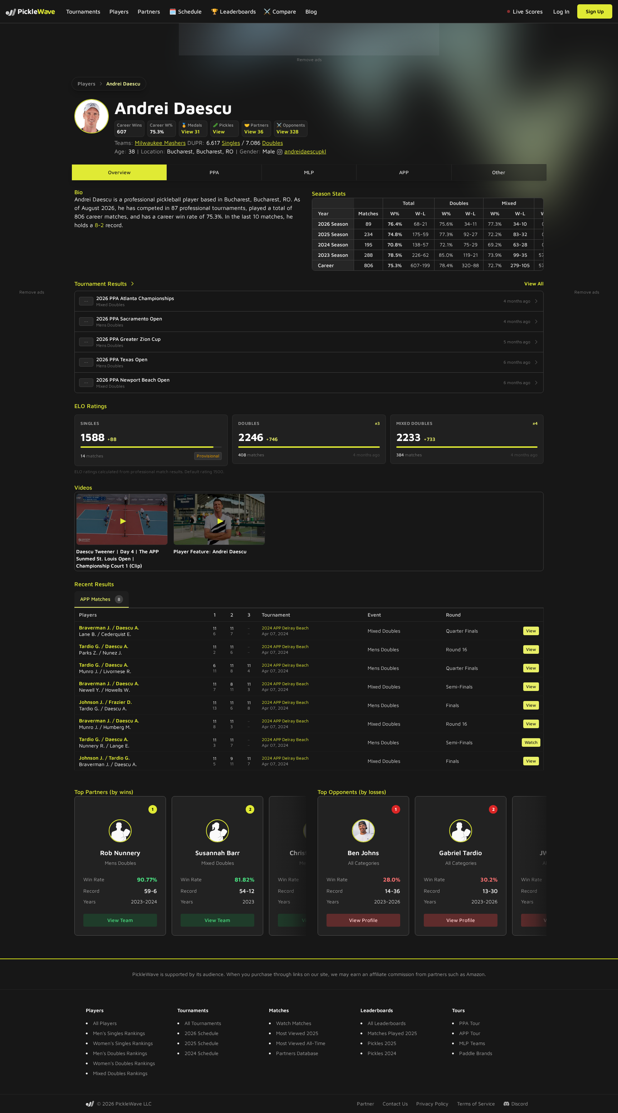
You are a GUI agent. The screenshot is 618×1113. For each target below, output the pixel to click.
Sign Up (595, 11)
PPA (214, 172)
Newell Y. (89, 690)
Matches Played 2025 (392, 1033)
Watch (531, 742)
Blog (311, 11)
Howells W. (117, 690)
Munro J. (88, 671)
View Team (120, 920)
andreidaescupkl (305, 151)
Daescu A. (127, 627)
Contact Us (395, 1103)
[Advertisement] (309, 39)
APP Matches (100, 599)
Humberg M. (117, 727)
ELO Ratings (90, 406)
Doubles (272, 142)
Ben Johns (363, 853)
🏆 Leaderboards (233, 11)
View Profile (363, 920)
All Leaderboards (387, 1023)
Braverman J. (95, 627)
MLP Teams (472, 1043)
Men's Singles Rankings (119, 1033)
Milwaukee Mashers (160, 142)
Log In (561, 11)
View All (534, 283)
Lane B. (87, 634)
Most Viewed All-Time (300, 1043)
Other (498, 172)
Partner (365, 1103)
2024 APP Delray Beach (285, 628)
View (219, 131)
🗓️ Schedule (185, 11)
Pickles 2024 (382, 1053)
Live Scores (528, 11)
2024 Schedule (202, 1053)
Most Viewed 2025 (297, 1033)
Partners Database (297, 1053)
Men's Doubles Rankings (120, 1053)
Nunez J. (112, 652)
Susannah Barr (217, 853)
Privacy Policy (432, 1103)
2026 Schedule (202, 1033)
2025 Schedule (202, 1043)
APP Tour (469, 1033)
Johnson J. (91, 702)
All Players (105, 1023)
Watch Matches (293, 1023)
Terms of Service (476, 1103)
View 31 (190, 131)
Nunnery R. (92, 745)
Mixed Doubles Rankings (120, 1073)
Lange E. (119, 745)
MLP (309, 172)
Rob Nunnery (120, 853)
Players (118, 11)
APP (404, 172)
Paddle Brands (475, 1053)
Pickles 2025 (382, 1043)
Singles (231, 142)
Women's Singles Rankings (123, 1043)
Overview (119, 172)
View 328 (287, 131)
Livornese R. (117, 671)
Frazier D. (120, 702)
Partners (149, 11)
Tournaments (83, 11)
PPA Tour (469, 1023)
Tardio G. (89, 646)
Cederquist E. (116, 634)
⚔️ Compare (280, 11)
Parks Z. (88, 652)
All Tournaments (203, 1023)
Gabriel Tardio (460, 853)
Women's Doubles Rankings (124, 1063)
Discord (519, 1103)
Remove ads (309, 59)
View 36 (254, 131)
